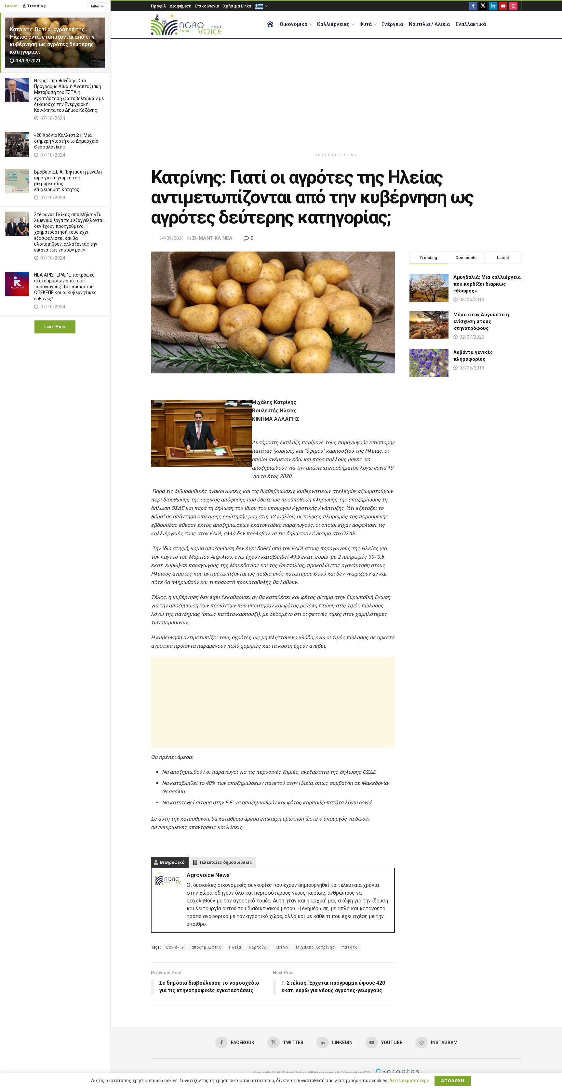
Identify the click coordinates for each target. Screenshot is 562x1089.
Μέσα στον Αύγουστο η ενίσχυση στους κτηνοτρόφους (481, 321)
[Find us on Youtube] (503, 6)
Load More (55, 327)
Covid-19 (175, 947)
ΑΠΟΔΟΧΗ (452, 1080)
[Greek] (261, 6)
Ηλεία (235, 947)
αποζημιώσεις (206, 947)
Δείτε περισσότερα (409, 1080)
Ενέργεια (392, 24)
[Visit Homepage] (186, 24)
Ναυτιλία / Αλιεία (429, 24)
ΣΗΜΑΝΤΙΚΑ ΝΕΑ (212, 238)
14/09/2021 (171, 238)
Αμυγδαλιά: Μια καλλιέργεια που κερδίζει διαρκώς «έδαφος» (487, 284)
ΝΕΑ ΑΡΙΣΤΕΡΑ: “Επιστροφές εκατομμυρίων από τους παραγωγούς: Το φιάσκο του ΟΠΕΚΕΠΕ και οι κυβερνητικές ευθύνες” (65, 286)
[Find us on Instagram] (513, 6)
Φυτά (365, 24)
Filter (95, 6)
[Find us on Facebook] (473, 6)
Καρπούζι (258, 947)
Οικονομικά (293, 24)
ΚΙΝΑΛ (281, 947)
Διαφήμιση (180, 6)
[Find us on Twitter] (483, 6)
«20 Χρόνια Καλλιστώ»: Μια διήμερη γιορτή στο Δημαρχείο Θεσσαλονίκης (66, 141)
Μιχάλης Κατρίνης (315, 947)
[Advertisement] (336, 94)
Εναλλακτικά (471, 24)
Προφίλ (158, 6)
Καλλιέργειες (333, 24)
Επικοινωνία (207, 6)
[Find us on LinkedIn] (493, 6)
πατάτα (350, 947)
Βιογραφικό (172, 862)
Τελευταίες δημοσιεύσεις (225, 862)
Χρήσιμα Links (237, 6)
